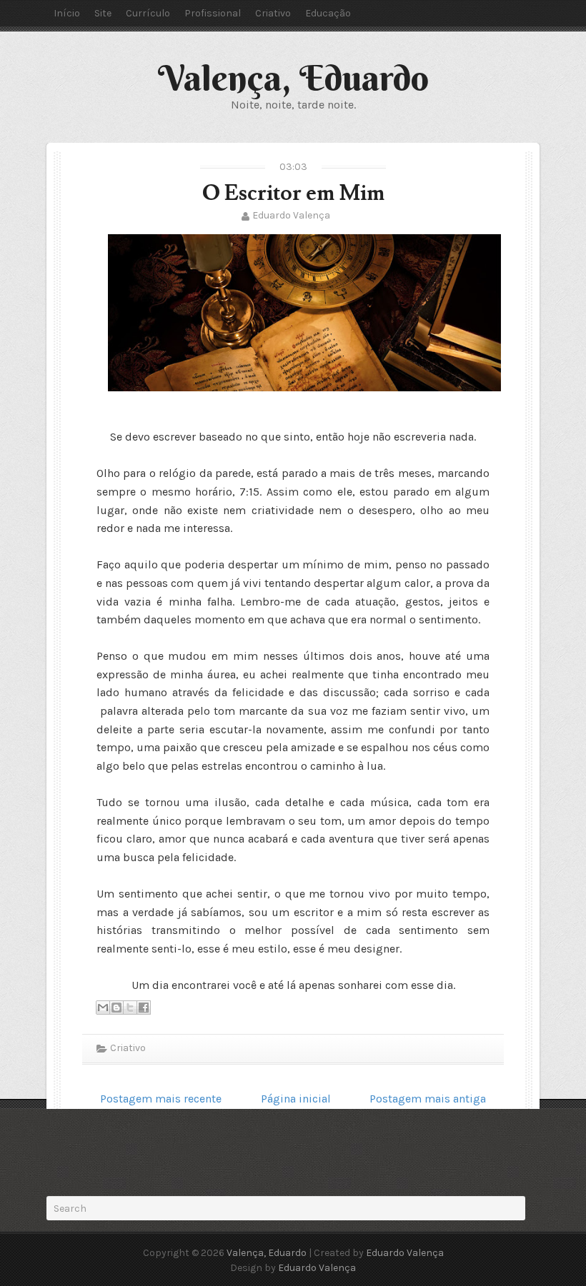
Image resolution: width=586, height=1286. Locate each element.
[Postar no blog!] (116, 1007)
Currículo (148, 13)
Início (67, 13)
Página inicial (296, 1098)
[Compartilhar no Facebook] (143, 1007)
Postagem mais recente (161, 1098)
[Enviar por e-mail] (103, 1007)
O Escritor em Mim (293, 193)
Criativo (273, 13)
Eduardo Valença (291, 215)
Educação (328, 13)
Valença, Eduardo (293, 78)
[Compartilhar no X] (130, 1007)
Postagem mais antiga (427, 1098)
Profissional (212, 13)
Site (102, 13)
